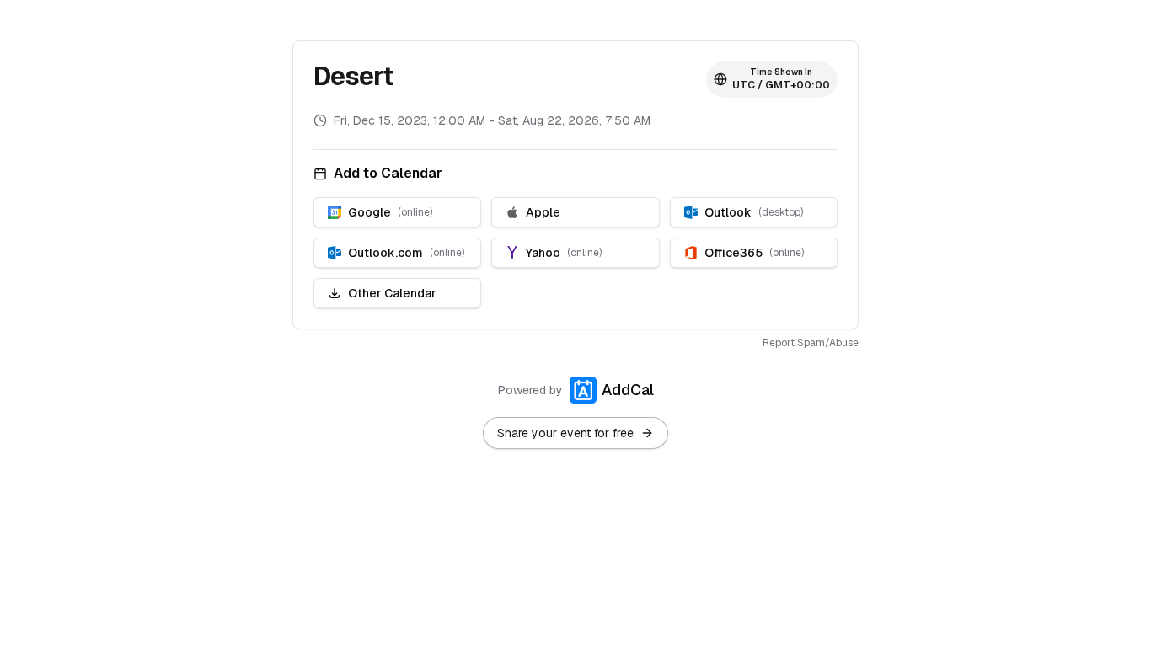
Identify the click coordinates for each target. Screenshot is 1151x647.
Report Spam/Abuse (811, 343)
